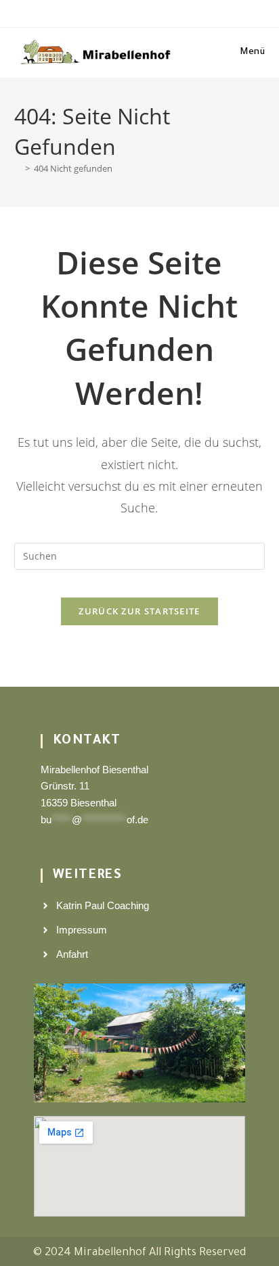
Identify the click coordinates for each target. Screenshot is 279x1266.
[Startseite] (17, 168)
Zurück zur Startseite (139, 611)
